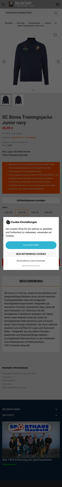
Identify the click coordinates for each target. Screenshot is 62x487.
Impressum (36, 266)
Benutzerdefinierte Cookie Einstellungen (31, 261)
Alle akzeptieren (31, 245)
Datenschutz (26, 266)
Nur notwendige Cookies (31, 254)
